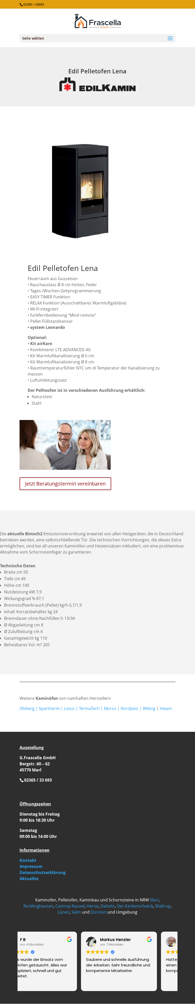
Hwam (166, 708)
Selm (76, 912)
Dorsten (98, 912)
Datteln (108, 906)
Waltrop (163, 906)
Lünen (64, 912)
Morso (110, 708)
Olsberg (27, 708)
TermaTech (89, 708)
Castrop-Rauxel (70, 906)
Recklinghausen (38, 906)
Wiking (149, 708)
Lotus (69, 708)
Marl (154, 900)
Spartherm (49, 708)
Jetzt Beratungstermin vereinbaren (65, 483)
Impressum (31, 866)
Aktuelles (29, 878)
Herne (93, 906)
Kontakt (28, 860)
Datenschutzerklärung (43, 872)
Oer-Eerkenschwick (135, 906)
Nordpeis (129, 708)
